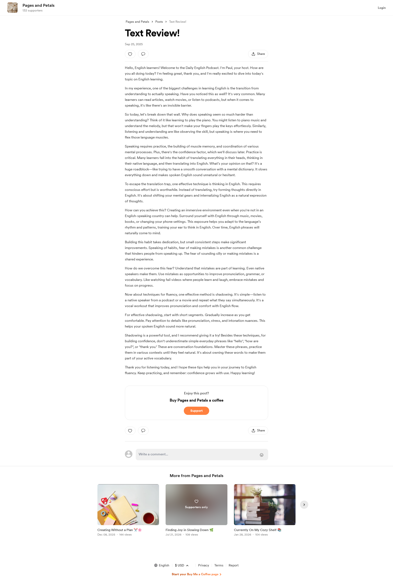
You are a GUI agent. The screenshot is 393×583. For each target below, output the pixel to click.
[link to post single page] (128, 511)
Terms (218, 565)
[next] (304, 505)
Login (382, 8)
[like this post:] (130, 54)
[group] (128, 511)
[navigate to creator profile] (12, 7)
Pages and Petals (38, 5)
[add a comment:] (143, 54)
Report (233, 565)
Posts (159, 22)
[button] (161, 565)
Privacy (203, 565)
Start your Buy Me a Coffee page (195, 574)
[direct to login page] (202, 454)
